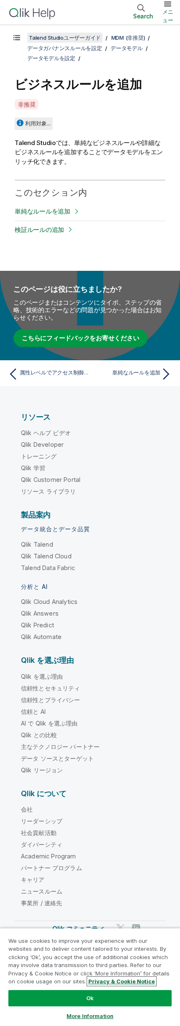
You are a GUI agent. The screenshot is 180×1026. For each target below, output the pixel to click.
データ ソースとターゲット (57, 758)
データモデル (127, 48)
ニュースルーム (41, 891)
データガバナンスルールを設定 (64, 48)
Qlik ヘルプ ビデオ (46, 432)
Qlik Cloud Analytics (49, 601)
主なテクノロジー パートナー (60, 746)
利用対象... (38, 123)
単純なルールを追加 (42, 211)
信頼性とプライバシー (50, 699)
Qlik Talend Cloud (46, 556)
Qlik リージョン (42, 770)
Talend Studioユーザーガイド (65, 37)
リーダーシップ (41, 821)
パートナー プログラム (51, 867)
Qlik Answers (40, 613)
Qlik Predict (37, 625)
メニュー (167, 15)
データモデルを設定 (51, 58)
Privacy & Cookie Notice (121, 981)
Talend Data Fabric (48, 567)
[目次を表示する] (16, 38)
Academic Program (48, 856)
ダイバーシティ (41, 844)
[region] (90, 977)
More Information (90, 1016)
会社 (27, 809)
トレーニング (39, 456)
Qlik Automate (41, 636)
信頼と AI (33, 711)
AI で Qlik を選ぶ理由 (49, 723)
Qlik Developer (42, 444)
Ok (90, 998)
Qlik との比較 (39, 734)
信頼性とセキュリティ (50, 688)
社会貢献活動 (39, 832)
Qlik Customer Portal (50, 479)
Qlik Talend (37, 544)
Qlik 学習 (33, 467)
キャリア (33, 879)
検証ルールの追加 (39, 230)
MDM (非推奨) (128, 37)
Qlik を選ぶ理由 (42, 676)
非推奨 (26, 104)
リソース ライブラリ (48, 491)
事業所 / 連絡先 (41, 902)
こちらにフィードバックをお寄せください (80, 338)
